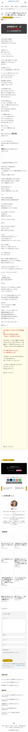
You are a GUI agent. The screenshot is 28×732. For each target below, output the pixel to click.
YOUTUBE (11, 727)
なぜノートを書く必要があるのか (9, 709)
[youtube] (14, 723)
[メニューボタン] (2, 2)
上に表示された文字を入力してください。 (11, 652)
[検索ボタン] (25, 2)
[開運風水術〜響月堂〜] (14, 2)
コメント (5, 618)
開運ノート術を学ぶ (14, 725)
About (3, 725)
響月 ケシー (14, 509)
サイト (4, 644)
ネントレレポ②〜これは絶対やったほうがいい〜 (13, 679)
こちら (8, 372)
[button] (8, 480)
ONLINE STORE (17, 727)
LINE (22, 727)
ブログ (6, 727)
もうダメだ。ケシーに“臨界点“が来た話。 (11, 713)
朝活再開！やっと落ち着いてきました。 (11, 685)
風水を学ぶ (7, 725)
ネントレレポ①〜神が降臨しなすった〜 (11, 682)
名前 (4, 634)
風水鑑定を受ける (22, 725)
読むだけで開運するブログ (8, 17)
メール (5, 639)
